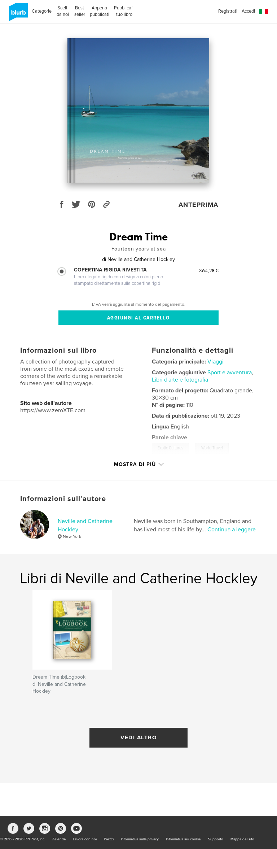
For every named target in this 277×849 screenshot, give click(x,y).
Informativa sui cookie (183, 839)
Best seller (79, 11)
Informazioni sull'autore (63, 499)
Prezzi (109, 839)
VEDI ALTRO (138, 737)
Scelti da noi (63, 11)
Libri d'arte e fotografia (180, 379)
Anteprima (198, 205)
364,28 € (209, 270)
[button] (263, 11)
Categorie (42, 11)
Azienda (59, 839)
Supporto (215, 839)
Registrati (227, 11)
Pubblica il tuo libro (124, 11)
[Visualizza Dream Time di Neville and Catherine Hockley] (138, 110)
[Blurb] (17, 14)
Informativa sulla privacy (140, 839)
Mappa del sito (242, 839)
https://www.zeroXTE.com (52, 410)
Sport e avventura (229, 372)
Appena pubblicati (99, 11)
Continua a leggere (231, 529)
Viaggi (215, 361)
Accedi (248, 11)
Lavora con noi (85, 839)
